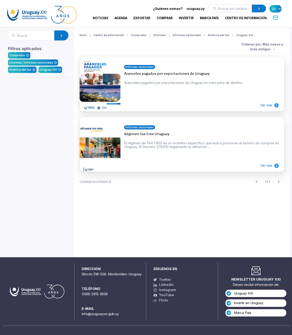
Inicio (83, 35)
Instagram (167, 290)
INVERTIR (186, 18)
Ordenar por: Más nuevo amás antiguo (262, 46)
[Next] (279, 182)
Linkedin (166, 284)
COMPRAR (165, 18)
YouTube (166, 295)
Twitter (164, 279)
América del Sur (20, 69)
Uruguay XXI (48, 69)
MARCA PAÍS (209, 18)
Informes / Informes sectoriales (31, 62)
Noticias (100, 18)
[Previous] (256, 182)
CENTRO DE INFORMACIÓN (246, 18)
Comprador (17, 55)
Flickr (162, 300)
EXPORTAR (141, 18)
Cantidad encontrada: (95, 181)
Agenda (121, 18)
